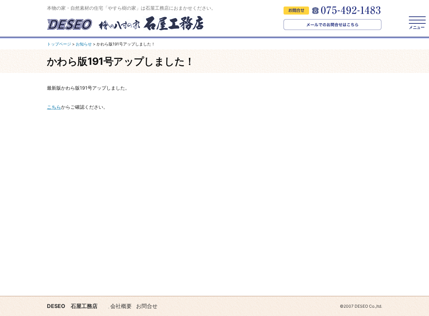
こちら (54, 107)
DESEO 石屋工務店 (72, 306)
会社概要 (121, 306)
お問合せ (147, 306)
